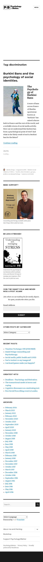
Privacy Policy (22, 545)
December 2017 (11, 461)
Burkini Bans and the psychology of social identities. (18, 77)
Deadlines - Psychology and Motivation (21, 380)
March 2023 (10, 410)
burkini (18, 172)
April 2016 (9, 492)
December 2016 (11, 472)
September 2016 (11, 478)
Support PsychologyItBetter (14, 539)
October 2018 (10, 436)
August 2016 (10, 481)
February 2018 (10, 455)
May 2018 (9, 447)
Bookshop (7, 534)
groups (33, 172)
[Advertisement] (21, 37)
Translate (20, 520)
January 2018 (10, 458)
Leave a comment (28, 174)
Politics (12, 172)
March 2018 (10, 453)
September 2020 (11, 424)
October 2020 (10, 422)
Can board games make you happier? (20, 363)
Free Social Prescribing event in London (21, 391)
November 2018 (11, 433)
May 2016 (9, 489)
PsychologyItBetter (9, 545)
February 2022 (11, 416)
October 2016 (10, 475)
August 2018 (10, 439)
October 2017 (10, 467)
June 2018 (9, 444)
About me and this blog (12, 529)
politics (5, 174)
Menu (36, 7)
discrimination (25, 172)
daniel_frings (10, 170)
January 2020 (10, 430)
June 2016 (9, 486)
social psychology (14, 174)
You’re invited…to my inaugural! (18, 360)
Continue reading (10, 143)
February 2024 (11, 408)
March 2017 (9, 470)
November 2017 (11, 464)
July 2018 (8, 441)
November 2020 (11, 419)
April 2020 (9, 427)
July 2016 (8, 484)
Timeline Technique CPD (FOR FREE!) (20, 349)
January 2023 (10, 413)
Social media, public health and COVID (20, 357)
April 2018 (9, 450)
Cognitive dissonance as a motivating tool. (22, 388)
